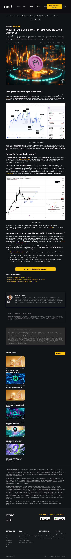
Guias (24, 6)
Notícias (18, 6)
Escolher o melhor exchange (46, 536)
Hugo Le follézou (17, 43)
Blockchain (9, 542)
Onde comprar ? (38, 6)
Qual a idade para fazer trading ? (28, 536)
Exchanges (9, 540)
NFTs (7, 544)
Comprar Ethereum (24, 540)
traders (51, 227)
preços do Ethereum (21, 243)
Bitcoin (63, 241)
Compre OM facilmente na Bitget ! (35, 269)
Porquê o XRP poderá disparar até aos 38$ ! (20, 277)
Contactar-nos (60, 536)
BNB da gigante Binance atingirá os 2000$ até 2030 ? (23, 281)
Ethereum (8, 536)
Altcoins (18, 16)
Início (7, 16)
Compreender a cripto (44, 534)
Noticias (12, 16)
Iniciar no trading (23, 534)
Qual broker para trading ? (26, 542)
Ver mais (60, 353)
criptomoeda (9, 173)
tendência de (25, 159)
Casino (45, 6)
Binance (8, 98)
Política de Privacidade (54, 556)
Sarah (63, 43)
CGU (45, 556)
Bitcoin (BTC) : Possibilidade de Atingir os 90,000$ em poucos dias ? (27, 279)
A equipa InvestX (60, 538)
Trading (31, 6)
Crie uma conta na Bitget (17, 252)
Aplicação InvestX (60, 534)
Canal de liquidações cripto (45, 538)
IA (6, 546)
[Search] (62, 6)
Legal (63, 556)
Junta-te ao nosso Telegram (54, 6)
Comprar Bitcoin (23, 538)
